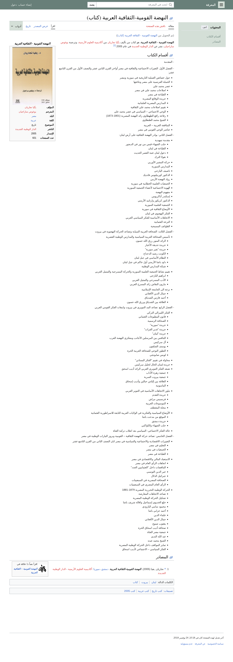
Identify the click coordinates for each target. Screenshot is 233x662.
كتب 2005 (129, 590)
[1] (114, 45)
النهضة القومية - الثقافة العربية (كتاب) (137, 35)
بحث (92, 4)
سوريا (97, 569)
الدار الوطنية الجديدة (25, 129)
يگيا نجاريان (30, 107)
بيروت (144, 582)
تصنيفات (168, 590)
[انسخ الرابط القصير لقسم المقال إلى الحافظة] (171, 55)
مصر (34, 116)
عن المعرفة (200, 643)
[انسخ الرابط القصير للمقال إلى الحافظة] (171, 18)
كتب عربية (143, 590)
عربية (33, 120)
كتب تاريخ (157, 590)
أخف (205, 27)
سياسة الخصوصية (216, 643)
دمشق (104, 569)
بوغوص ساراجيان (27, 111)
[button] (221, 4)
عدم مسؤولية (187, 643)
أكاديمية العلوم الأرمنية (91, 42)
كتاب (135, 582)
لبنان (153, 582)
